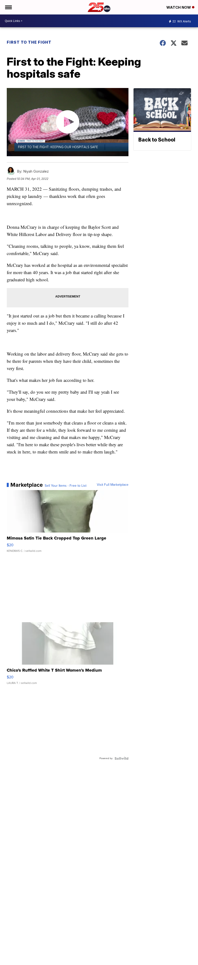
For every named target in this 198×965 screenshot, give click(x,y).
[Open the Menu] (8, 7)
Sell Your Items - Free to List (65, 485)
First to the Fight (29, 42)
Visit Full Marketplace (112, 484)
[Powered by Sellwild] (121, 758)
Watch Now (179, 7)
